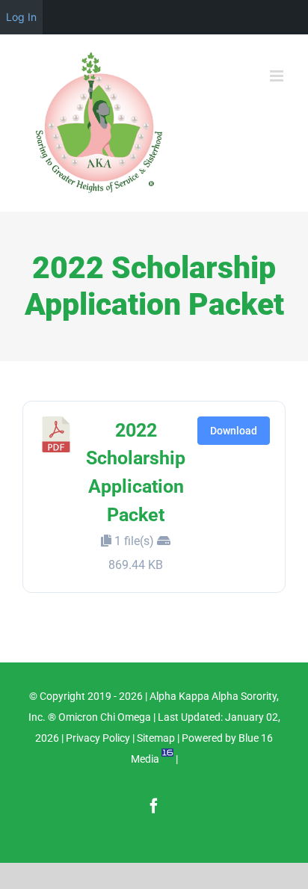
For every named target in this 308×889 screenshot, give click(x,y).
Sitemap (156, 738)
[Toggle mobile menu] (278, 76)
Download (233, 431)
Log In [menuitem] (21, 16)
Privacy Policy (98, 738)
